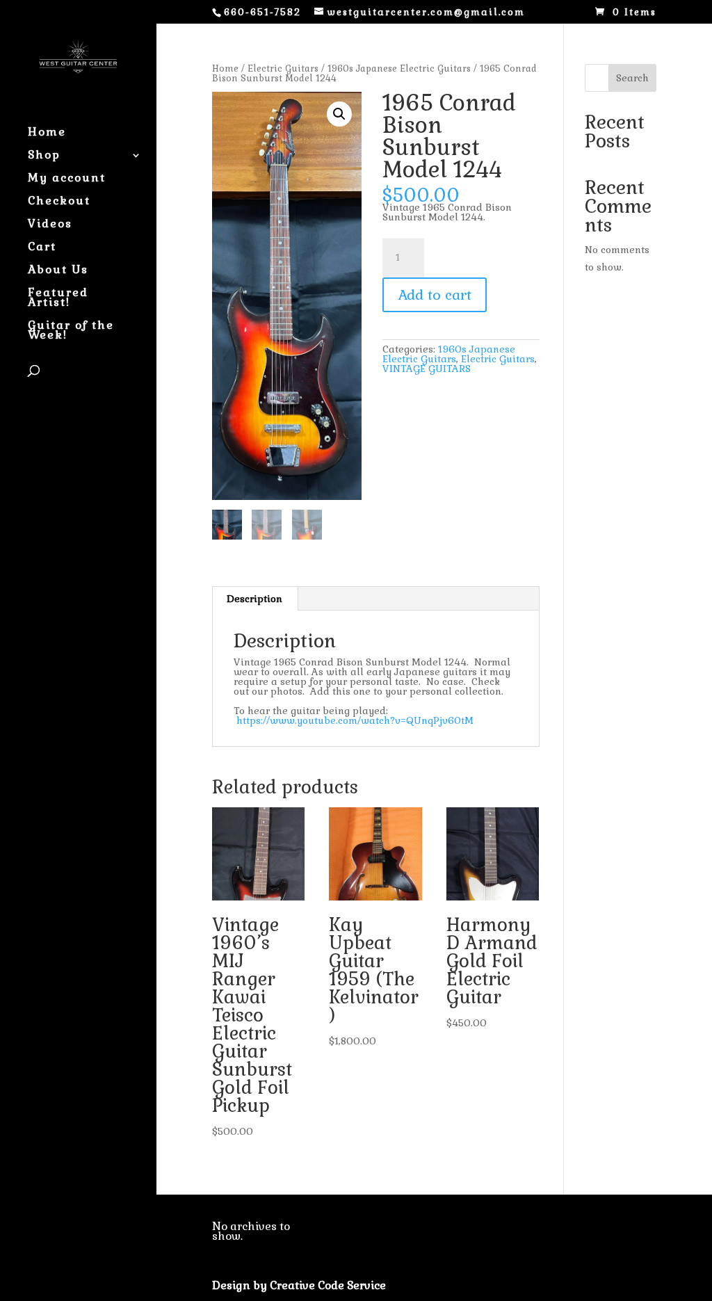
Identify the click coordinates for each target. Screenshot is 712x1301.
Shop (44, 156)
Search (632, 78)
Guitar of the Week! (71, 331)
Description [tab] (254, 598)
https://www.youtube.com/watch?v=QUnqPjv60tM (355, 720)
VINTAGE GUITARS (426, 368)
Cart (42, 248)
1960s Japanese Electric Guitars (399, 68)
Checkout (59, 202)
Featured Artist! (58, 298)
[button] (339, 114)
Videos (50, 225)
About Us (58, 271)
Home (47, 133)
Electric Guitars (283, 68)
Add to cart (434, 295)
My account (67, 179)
